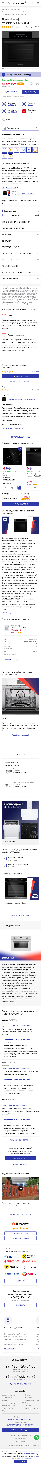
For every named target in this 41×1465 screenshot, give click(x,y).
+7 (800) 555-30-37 (20, 1376)
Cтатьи (27, 1395)
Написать (20, 1305)
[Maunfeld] (20, 3)
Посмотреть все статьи (20, 915)
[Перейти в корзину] (38, 3)
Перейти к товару (11, 660)
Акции (4, 1411)
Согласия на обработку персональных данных (24, 1457)
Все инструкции (13, 128)
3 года (30, 105)
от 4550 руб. (12, 112)
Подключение (7, 1397)
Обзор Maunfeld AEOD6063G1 (22, 194)
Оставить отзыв (20, 376)
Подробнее (20, 1281)
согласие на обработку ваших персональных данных (20, 1454)
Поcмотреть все (20, 1164)
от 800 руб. (12, 105)
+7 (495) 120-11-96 (20, 1297)
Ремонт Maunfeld (8, 1405)
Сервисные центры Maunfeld (13, 1403)
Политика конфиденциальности (20, 1435)
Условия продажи (20, 1438)
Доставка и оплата (9, 1395)
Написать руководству (20, 1430)
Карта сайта (20, 1441)
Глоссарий (28, 1397)
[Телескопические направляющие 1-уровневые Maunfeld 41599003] (8, 785)
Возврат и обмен (8, 1408)
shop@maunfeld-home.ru (20, 1419)
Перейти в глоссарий (20, 735)
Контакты (28, 1405)
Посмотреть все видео (20, 1214)
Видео (27, 1403)
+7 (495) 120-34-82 (20, 1366)
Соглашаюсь (20, 1461)
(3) (20, 471)
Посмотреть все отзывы (20, 381)
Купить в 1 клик (11, 92)
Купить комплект (20, 504)
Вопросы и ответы (32, 1400)
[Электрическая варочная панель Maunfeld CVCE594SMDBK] (12, 456)
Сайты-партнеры (31, 1408)
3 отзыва (15, 27)
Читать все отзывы (20, 1238)
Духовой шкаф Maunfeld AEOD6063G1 (16, 1026)
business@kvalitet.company (20, 1425)
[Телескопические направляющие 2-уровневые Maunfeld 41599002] (8, 771)
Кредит (5, 1400)
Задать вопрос (20, 1158)
